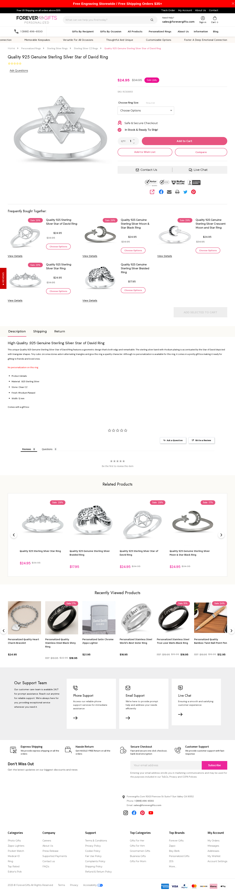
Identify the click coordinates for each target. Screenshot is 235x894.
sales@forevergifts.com (147, 805)
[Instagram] (125, 813)
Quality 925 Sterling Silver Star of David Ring (61, 221)
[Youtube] (151, 813)
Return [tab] (59, 331)
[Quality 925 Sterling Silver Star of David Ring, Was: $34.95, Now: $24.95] (142, 523)
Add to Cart (184, 141)
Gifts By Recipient (83, 31)
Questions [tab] (47, 449)
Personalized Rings (160, 31)
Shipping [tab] (40, 331)
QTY (123, 141)
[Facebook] (161, 192)
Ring (10, 861)
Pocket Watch (16, 851)
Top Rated (13, 866)
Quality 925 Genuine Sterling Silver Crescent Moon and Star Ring (211, 223)
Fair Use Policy (93, 856)
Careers (46, 840)
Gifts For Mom (138, 861)
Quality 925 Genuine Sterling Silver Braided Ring (135, 268)
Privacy (74, 885)
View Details (15, 256)
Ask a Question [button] (175, 440)
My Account (185, 10)
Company (48, 832)
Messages (213, 845)
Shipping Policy (93, 866)
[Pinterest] (193, 192)
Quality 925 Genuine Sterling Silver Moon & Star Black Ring (135, 223)
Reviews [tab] (26, 449)
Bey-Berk (174, 851)
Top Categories (140, 832)
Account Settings (217, 861)
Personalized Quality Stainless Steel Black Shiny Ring (60, 643)
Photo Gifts (14, 840)
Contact (213, 10)
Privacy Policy (93, 845)
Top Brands (177, 832)
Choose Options (58, 246)
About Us (200, 10)
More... (172, 866)
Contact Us (149, 170)
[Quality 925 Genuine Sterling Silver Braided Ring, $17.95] (92, 523)
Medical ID (14, 856)
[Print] (177, 192)
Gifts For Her (137, 840)
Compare (201, 152)
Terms (61, 885)
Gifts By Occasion (110, 31)
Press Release (50, 851)
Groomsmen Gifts (140, 851)
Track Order (168, 10)
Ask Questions (19, 70)
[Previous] (13, 535)
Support (90, 832)
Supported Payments (54, 856)
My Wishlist (214, 856)
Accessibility (90, 885)
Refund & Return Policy (98, 871)
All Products (135, 31)
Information (201, 31)
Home (11, 48)
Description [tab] (17, 331)
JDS (171, 861)
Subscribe (214, 765)
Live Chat (201, 170)
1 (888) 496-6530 (144, 800)
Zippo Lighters (16, 845)
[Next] (221, 535)
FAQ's (45, 866)
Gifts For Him (137, 845)
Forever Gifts (176, 840)
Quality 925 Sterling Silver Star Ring (58, 266)
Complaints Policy (95, 861)
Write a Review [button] (203, 440)
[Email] (169, 192)
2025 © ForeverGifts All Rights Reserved (30, 885)
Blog (215, 31)
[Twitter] (185, 192)
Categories (15, 832)
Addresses (213, 851)
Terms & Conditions (96, 840)
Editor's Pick (15, 871)
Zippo (172, 845)
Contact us (48, 861)
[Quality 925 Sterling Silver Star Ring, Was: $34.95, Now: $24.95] (42, 523)
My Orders (213, 840)
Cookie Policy (92, 851)
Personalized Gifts (179, 856)
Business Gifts (138, 856)
